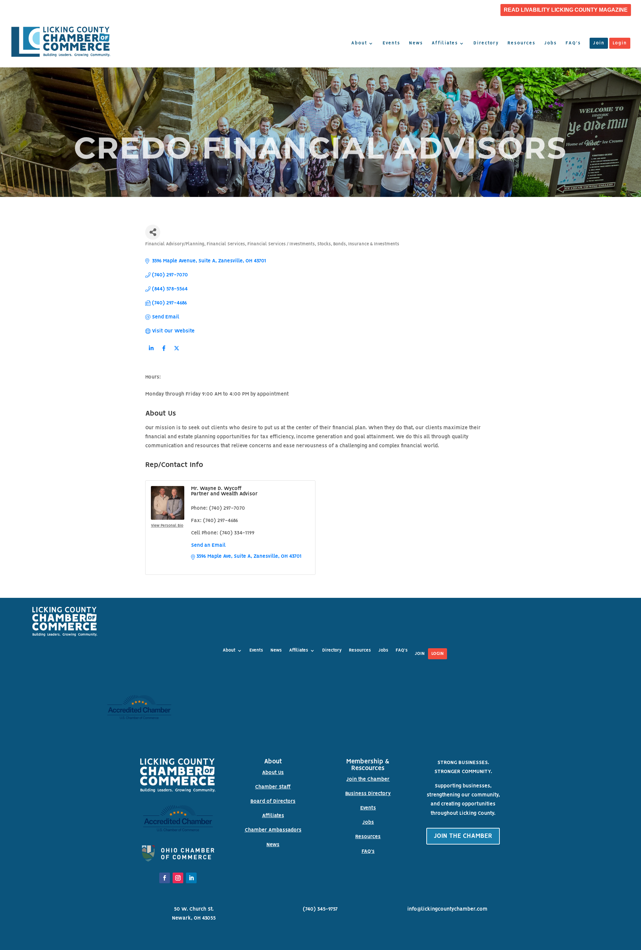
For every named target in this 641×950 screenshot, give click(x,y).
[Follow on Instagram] (178, 878)
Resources (521, 43)
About (359, 43)
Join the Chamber (368, 779)
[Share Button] (152, 232)
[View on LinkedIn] (151, 352)
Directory (486, 43)
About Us (273, 772)
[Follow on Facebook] (164, 878)
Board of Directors (272, 801)
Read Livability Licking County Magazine (566, 10)
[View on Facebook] (164, 352)
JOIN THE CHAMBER (463, 836)
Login (620, 43)
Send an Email (208, 545)
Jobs (550, 43)
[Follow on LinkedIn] (191, 878)
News (416, 43)
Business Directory (368, 793)
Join (599, 43)
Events (391, 43)
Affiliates (445, 43)
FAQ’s (573, 43)
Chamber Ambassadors (273, 830)
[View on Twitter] (176, 352)
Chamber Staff (273, 787)
